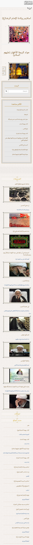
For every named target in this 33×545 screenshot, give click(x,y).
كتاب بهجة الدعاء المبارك (22, 133)
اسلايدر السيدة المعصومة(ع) (21, 481)
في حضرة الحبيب (24, 306)
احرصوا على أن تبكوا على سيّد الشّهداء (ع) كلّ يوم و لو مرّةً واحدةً (17, 254)
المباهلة (26, 114)
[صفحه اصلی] (28, 3)
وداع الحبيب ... (25, 281)
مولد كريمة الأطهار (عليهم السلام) (16, 53)
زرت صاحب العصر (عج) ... (22, 472)
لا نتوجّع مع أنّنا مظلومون (22, 486)
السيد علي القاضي (23, 145)
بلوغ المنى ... (25, 129)
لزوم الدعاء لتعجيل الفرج (22, 509)
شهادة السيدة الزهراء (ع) (22, 537)
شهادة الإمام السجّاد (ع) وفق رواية (20, 150)
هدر (28, 425)
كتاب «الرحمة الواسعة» (22, 110)
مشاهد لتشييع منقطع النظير (22, 184)
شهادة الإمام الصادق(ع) (23, 495)
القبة (3, 73)
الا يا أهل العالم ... (24, 335)
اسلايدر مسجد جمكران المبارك (21, 504)
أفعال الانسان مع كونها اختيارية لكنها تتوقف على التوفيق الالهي (16, 139)
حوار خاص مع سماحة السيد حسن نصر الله (18, 119)
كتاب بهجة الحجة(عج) (23, 430)
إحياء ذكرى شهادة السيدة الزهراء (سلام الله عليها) (16, 386)
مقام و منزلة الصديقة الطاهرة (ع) (20, 528)
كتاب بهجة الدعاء (23, 124)
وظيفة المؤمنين (25, 361)
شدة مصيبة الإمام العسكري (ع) (21, 231)
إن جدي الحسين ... (24, 205)
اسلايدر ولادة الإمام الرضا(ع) (16, 18)
